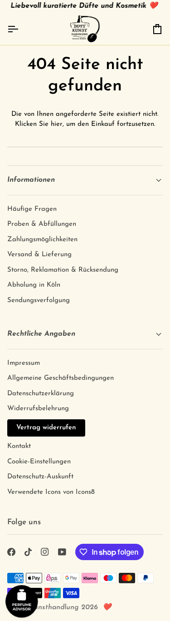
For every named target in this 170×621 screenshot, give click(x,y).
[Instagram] (45, 552)
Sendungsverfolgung (38, 300)
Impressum (23, 363)
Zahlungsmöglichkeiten (42, 239)
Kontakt (19, 446)
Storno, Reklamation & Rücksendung (62, 270)
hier (57, 124)
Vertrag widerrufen (46, 427)
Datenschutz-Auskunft (40, 476)
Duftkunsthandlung (47, 607)
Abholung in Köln (33, 285)
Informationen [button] (31, 180)
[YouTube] (62, 552)
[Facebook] (11, 552)
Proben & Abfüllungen (41, 224)
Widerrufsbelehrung (38, 408)
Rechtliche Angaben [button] (41, 334)
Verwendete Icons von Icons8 (51, 492)
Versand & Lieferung (39, 254)
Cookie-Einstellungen (39, 461)
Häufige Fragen (32, 209)
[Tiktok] (28, 552)
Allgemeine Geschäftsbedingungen (60, 378)
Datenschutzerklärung (40, 393)
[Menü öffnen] (20, 29)
